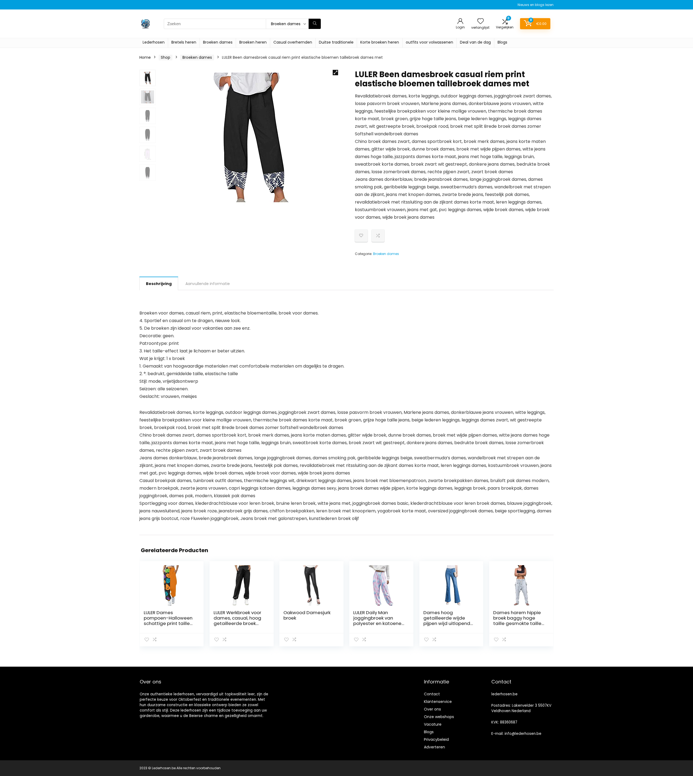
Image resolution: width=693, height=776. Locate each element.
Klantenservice (438, 701)
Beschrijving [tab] (159, 283)
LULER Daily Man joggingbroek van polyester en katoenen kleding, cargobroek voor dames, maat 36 (378, 623)
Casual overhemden (292, 42)
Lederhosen (154, 42)
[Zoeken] (315, 24)
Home (145, 57)
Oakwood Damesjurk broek (307, 615)
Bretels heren (183, 42)
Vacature (433, 724)
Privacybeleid (436, 739)
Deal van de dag (475, 42)
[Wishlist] (480, 21)
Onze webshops (439, 716)
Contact (432, 694)
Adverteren (434, 747)
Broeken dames (218, 42)
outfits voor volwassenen (429, 42)
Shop (165, 57)
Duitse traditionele (336, 42)
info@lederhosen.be (523, 733)
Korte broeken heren (379, 42)
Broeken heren (253, 42)
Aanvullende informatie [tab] (207, 283)
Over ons (432, 709)
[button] (335, 72)
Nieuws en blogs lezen (536, 4)
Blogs (502, 42)
